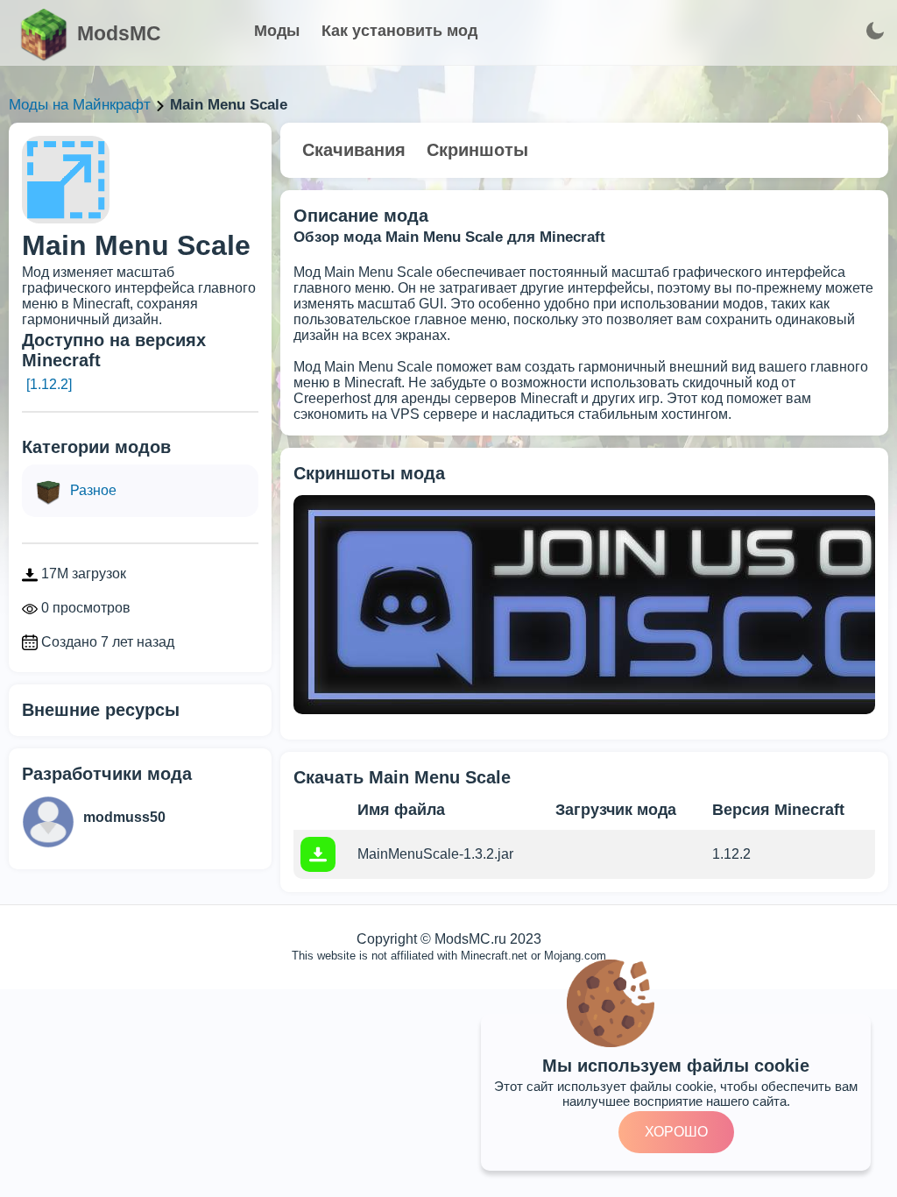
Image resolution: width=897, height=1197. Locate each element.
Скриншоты (477, 149)
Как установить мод (399, 30)
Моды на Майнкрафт (80, 104)
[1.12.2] (49, 384)
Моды (277, 30)
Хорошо (676, 1131)
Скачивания (354, 149)
